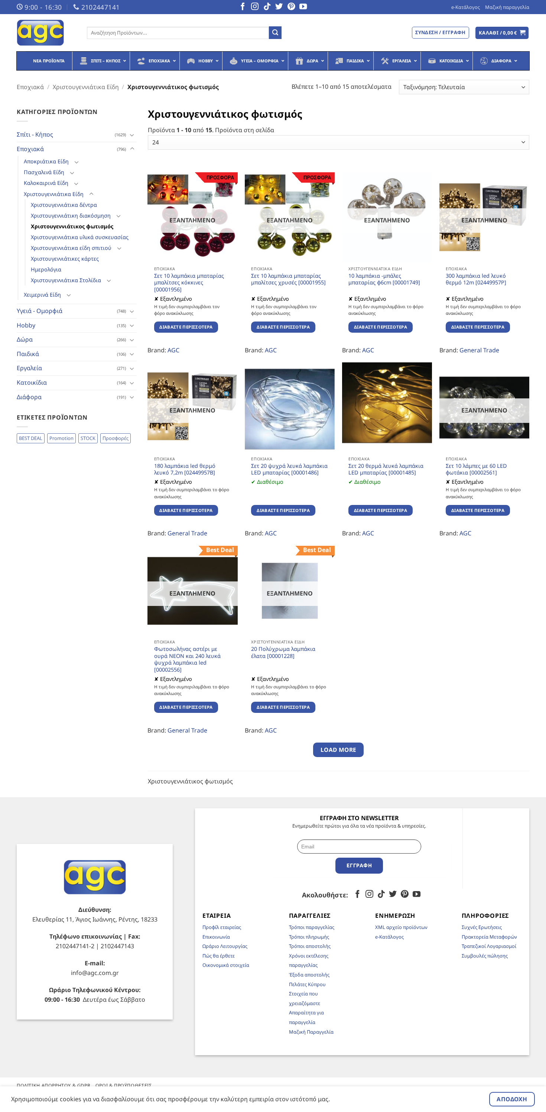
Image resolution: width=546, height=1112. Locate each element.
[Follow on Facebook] (242, 7)
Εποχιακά (30, 87)
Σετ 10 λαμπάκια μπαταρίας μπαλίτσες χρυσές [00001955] (288, 279)
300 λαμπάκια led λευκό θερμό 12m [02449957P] (476, 279)
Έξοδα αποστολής (309, 974)
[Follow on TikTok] (267, 7)
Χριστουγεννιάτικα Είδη (86, 87)
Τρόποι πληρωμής (309, 936)
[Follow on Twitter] (279, 7)
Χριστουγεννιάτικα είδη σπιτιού (71, 247)
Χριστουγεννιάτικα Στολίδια (66, 280)
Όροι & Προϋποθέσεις (123, 1085)
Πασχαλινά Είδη (44, 172)
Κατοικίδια (32, 382)
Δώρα (25, 339)
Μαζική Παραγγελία (311, 1031)
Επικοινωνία (216, 936)
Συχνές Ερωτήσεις (482, 927)
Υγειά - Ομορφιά (39, 311)
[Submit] (275, 32)
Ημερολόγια (46, 269)
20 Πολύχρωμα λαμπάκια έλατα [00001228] (283, 652)
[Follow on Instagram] (255, 7)
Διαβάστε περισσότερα (185, 327)
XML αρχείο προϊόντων (401, 927)
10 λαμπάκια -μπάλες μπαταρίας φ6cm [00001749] (384, 279)
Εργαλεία (29, 368)
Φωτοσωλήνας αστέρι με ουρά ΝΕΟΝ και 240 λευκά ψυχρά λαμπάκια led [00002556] (187, 659)
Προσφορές (116, 438)
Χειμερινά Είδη (42, 294)
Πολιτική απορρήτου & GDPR (53, 1085)
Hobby (26, 325)
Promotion (61, 438)
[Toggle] (132, 134)
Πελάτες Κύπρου (307, 984)
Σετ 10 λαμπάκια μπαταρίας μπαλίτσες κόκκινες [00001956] (189, 283)
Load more (339, 750)
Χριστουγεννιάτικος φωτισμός (72, 226)
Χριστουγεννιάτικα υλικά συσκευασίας (80, 237)
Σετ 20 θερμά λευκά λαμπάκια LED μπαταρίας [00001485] (385, 469)
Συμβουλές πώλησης (485, 955)
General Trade (479, 350)
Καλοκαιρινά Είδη (46, 182)
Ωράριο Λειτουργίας (224, 946)
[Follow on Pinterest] (291, 7)
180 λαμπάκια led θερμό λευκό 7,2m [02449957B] (184, 469)
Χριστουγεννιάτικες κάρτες (65, 258)
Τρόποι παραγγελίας (311, 927)
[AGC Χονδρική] (46, 32)
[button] (502, 33)
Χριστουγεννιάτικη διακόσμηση (71, 215)
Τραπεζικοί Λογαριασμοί (489, 946)
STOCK (88, 438)
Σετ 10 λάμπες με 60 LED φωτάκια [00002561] (476, 469)
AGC (173, 350)
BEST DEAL (30, 438)
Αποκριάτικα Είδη (46, 161)
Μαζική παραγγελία (507, 7)
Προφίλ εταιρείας (221, 927)
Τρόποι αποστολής (310, 946)
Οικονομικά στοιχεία (225, 965)
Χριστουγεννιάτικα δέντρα (64, 204)
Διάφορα (29, 397)
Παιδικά (28, 354)
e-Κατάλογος (465, 7)
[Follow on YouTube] (303, 7)
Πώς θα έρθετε (218, 955)
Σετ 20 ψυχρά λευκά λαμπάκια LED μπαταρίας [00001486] (289, 469)
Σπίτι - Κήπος (35, 134)
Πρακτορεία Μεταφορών (489, 936)
